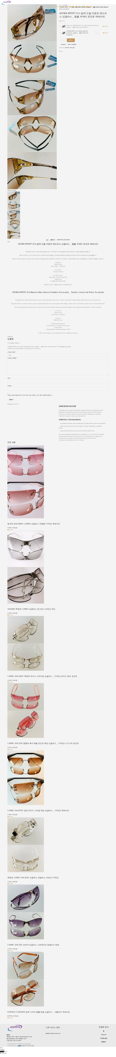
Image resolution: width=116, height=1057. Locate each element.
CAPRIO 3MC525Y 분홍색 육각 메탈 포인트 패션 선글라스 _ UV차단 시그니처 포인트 (43, 743)
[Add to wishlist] (23, 520)
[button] (9, 520)
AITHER (67, 47)
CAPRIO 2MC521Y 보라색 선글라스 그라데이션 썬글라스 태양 (33, 945)
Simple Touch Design (27, 1045)
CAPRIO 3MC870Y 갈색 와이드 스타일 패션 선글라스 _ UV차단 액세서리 (38, 810)
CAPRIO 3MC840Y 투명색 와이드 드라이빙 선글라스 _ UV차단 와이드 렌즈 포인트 (42, 676)
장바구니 (71, 40)
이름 (9, 378)
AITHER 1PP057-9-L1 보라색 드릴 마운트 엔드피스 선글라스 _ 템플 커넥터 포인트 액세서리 (77, 33)
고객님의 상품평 (12, 358)
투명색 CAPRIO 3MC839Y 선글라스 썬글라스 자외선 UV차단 (32, 877)
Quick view (14, 520)
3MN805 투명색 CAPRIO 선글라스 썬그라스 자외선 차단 (31, 609)
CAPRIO (9, 527)
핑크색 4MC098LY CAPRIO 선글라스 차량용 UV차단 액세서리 (33, 524)
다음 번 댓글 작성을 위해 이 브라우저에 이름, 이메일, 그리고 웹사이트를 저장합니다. (29, 395)
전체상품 (65, 5)
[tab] (47, 240)
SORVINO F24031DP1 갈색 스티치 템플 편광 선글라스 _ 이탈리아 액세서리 (38, 1012)
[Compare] (19, 520)
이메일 (9, 385)
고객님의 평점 (11, 352)
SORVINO (10, 1016)
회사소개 (103, 1034)
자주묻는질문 (103, 1038)
